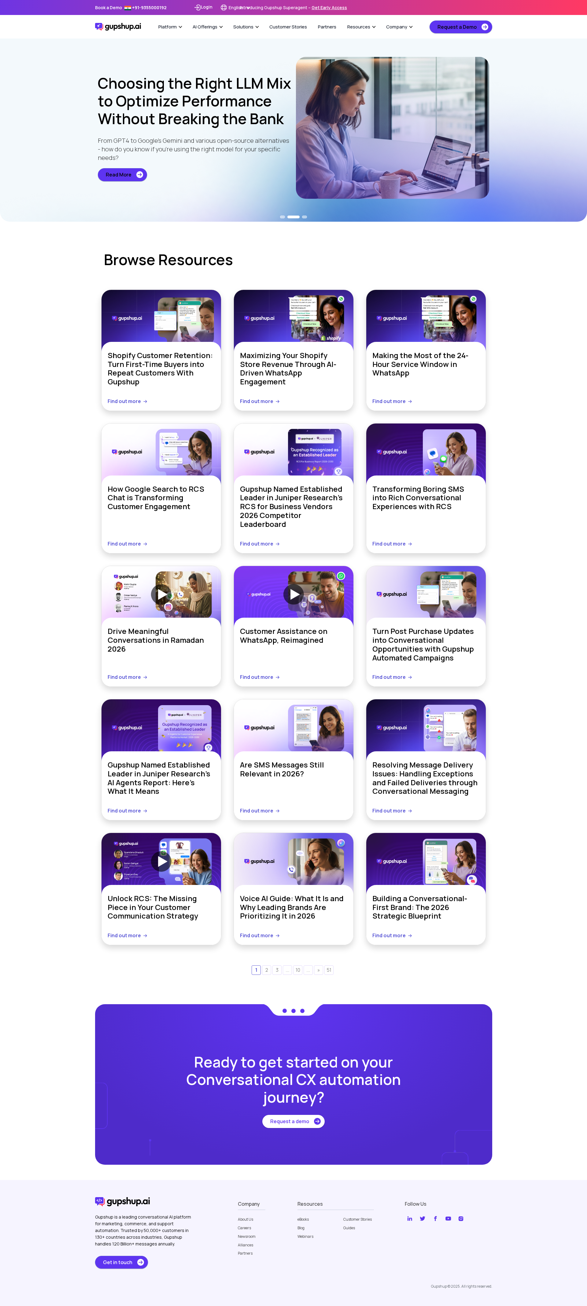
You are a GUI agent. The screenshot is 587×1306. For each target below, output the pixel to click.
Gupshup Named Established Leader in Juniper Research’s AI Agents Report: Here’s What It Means (159, 778)
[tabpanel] (293, 123)
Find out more (124, 401)
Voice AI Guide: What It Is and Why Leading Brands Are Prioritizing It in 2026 (292, 907)
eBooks (303, 1219)
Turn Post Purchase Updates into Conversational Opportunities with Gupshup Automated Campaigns (423, 644)
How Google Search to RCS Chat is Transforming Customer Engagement (156, 498)
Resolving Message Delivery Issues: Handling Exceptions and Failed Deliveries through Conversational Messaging (425, 778)
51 (329, 970)
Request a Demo (457, 27)
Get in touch (117, 1262)
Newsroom (247, 1236)
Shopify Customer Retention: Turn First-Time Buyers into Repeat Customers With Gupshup (160, 368)
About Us (245, 1219)
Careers (244, 1228)
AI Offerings (205, 27)
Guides (349, 1228)
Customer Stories (288, 27)
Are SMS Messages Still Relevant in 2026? (282, 769)
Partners (327, 27)
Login (206, 7)
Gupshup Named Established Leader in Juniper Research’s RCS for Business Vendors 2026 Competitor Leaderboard (291, 507)
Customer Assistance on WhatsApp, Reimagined (283, 636)
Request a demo (289, 1121)
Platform (167, 27)
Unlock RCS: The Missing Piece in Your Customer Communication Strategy (153, 907)
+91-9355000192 (149, 7)
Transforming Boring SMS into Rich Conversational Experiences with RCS (418, 498)
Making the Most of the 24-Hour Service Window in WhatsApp (420, 364)
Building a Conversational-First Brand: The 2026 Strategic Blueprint (419, 907)
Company (396, 27)
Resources (358, 27)
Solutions (243, 27)
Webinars (305, 1236)
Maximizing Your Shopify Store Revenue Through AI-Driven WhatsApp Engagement (288, 368)
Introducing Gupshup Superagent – (293, 7)
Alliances (245, 1245)
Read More (118, 183)
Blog (301, 1228)
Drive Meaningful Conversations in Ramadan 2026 (156, 640)
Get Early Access (329, 7)
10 (298, 970)
